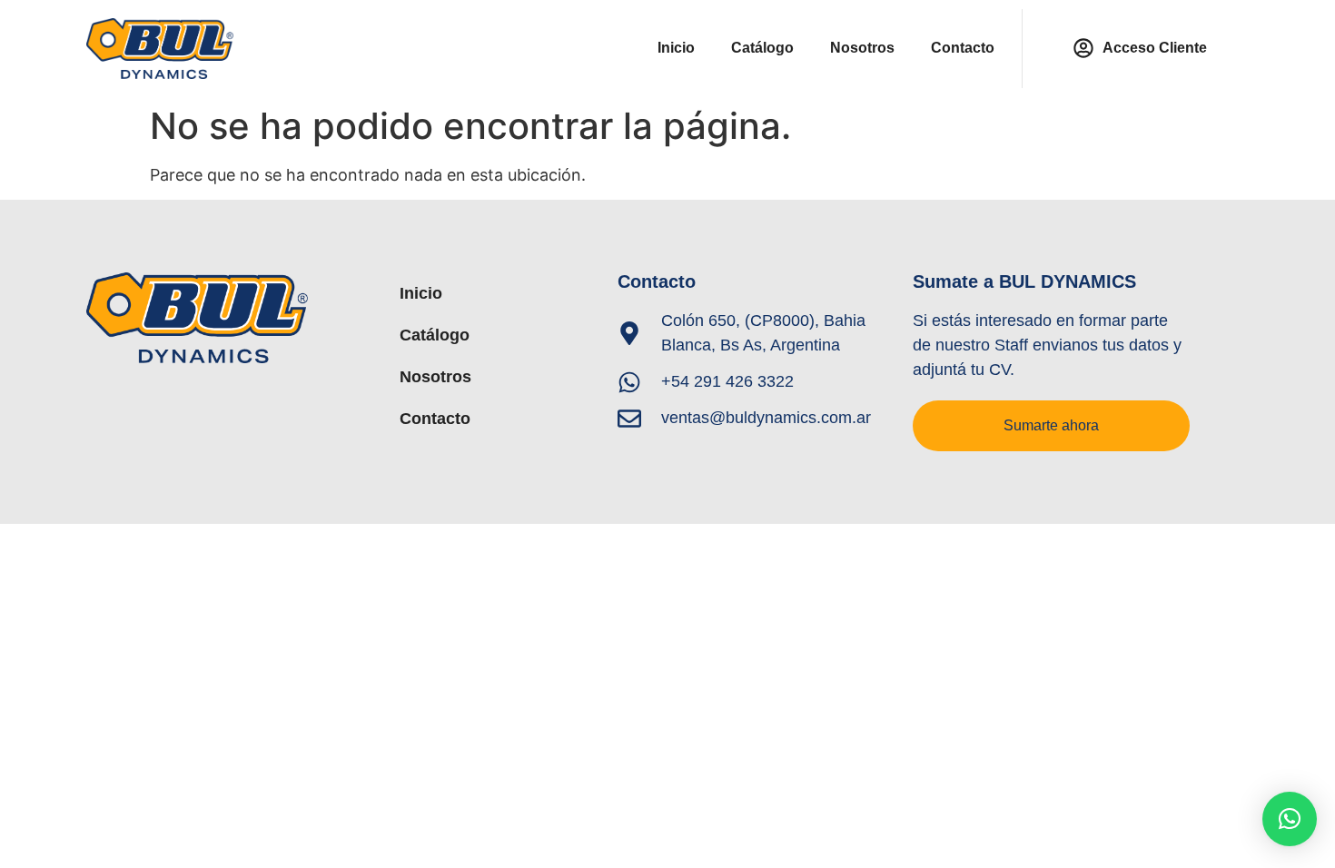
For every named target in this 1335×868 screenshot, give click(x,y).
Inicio (676, 47)
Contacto (962, 47)
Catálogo (762, 47)
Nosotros (862, 47)
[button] (1289, 819)
